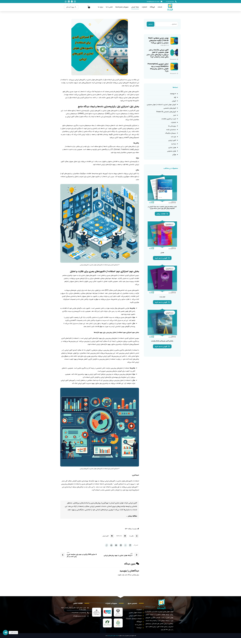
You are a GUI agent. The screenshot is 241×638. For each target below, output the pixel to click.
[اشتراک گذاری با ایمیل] (116, 545)
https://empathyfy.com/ (130, 496)
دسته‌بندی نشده (171, 129)
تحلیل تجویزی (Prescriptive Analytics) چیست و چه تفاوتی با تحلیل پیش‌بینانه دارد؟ (158, 67)
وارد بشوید (121, 575)
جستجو (151, 24)
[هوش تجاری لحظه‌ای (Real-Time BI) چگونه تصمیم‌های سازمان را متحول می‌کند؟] (174, 41)
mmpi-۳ (173, 94)
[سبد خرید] (89, 7)
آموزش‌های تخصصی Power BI (166, 112)
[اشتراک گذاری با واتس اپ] (125, 545)
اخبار (174, 115)
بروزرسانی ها (172, 126)
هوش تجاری (172, 147)
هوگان (174, 154)
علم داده (173, 137)
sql (175, 97)
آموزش (174, 101)
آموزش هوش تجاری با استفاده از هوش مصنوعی (161, 104)
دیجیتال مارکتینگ (170, 133)
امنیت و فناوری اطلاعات (168, 119)
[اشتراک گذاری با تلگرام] (121, 545)
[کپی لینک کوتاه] (107, 545)
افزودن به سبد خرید (161, 258)
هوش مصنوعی (171, 151)
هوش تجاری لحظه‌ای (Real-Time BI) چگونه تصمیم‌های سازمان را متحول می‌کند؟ (158, 40)
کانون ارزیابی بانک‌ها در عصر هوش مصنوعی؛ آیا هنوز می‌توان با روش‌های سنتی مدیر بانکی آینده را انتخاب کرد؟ (158, 53)
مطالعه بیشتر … (131, 516)
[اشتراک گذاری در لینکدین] (130, 545)
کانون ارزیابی (106, 536)
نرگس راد (131, 536)
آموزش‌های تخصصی (170, 108)
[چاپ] (111, 545)
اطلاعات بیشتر (161, 214)
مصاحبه (173, 144)
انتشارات (173, 122)
